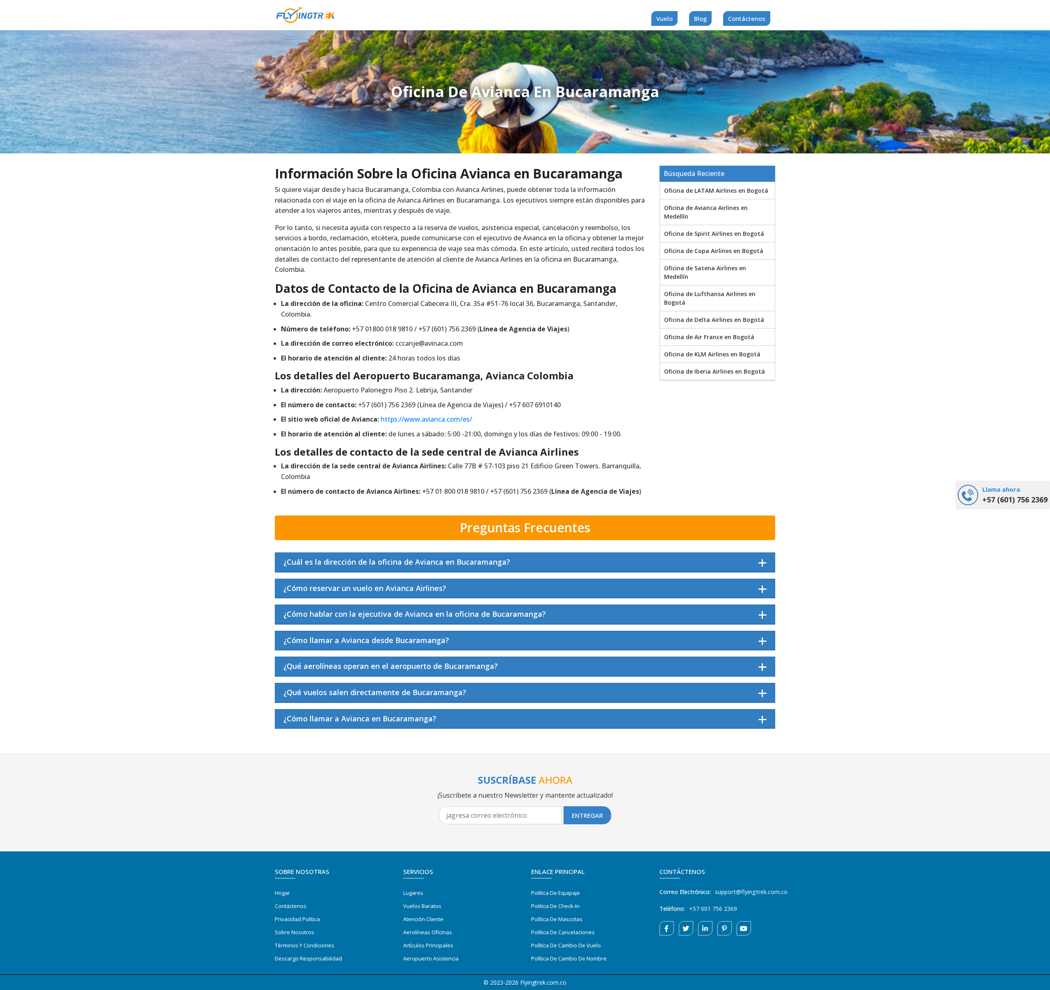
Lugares (413, 892)
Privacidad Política (297, 919)
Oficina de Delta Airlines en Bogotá (714, 320)
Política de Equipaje (555, 892)
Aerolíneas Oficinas (427, 932)
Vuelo (664, 18)
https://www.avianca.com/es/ (426, 419)
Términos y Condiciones (304, 945)
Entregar (587, 815)
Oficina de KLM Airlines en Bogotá (712, 354)
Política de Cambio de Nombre (569, 958)
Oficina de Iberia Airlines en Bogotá (714, 371)
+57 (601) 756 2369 (1015, 499)
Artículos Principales (428, 945)
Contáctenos (746, 18)
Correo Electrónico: (685, 892)
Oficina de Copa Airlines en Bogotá (713, 251)
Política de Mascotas (556, 919)
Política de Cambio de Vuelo (566, 945)
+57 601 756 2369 (713, 908)
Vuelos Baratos (422, 906)
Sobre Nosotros (294, 932)
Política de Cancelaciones (563, 932)
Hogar (282, 892)
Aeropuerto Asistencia (431, 958)
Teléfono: (672, 908)
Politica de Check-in (555, 906)
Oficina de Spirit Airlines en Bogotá (714, 233)
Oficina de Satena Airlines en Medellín (705, 272)
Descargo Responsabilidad (308, 958)
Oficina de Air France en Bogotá (709, 337)
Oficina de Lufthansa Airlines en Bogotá (710, 298)
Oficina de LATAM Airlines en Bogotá (716, 190)
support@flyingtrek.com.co (751, 892)
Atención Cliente (423, 919)
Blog (700, 18)
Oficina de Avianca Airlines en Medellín (706, 212)
